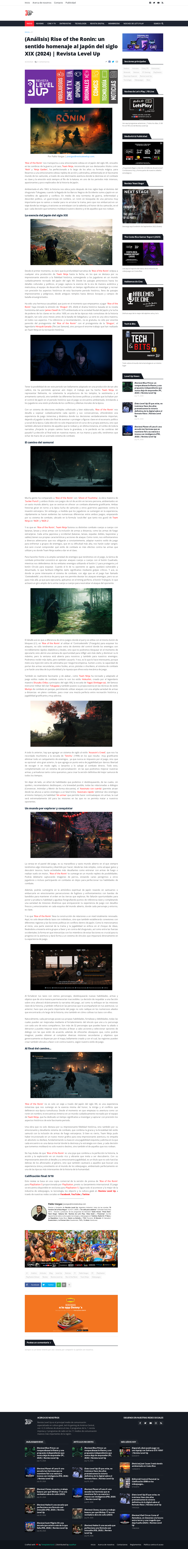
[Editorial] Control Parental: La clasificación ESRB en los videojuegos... (145, 1481)
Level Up (59, 1273)
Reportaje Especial (130, 76)
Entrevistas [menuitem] (65, 23)
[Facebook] (109, 62)
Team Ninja (85, 1277)
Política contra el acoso (153, 1544)
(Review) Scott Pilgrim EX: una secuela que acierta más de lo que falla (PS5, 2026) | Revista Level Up (52, 1525)
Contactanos (122, 1544)
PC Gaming (146, 72)
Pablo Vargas (83, 1273)
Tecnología (127, 80)
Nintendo (127, 72)
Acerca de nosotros (42, 2)
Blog (51, 1273)
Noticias (68, 1273)
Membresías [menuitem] (114, 23)
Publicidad (71, 2)
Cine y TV (145, 68)
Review (45, 1277)
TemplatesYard (47, 1544)
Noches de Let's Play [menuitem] (134, 23)
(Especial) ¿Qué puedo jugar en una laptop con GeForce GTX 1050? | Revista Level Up (147, 1450)
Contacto (58, 2)
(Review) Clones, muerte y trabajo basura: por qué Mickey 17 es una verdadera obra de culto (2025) (52, 1491)
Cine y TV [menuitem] (51, 23)
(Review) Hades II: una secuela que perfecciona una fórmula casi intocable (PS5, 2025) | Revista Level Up (52, 1509)
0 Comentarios (43, 62)
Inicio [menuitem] (29, 23)
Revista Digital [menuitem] (97, 23)
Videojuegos (96, 1277)
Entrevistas (155, 68)
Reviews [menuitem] (40, 23)
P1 (75, 1273)
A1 (32, 32)
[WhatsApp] (58, 1285)
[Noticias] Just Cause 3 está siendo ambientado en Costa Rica (147, 1464)
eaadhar (72, 1544)
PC (92, 1273)
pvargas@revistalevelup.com (80, 156)
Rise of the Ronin (71, 1277)
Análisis (34, 1273)
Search (157, 23)
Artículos (43, 1273)
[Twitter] (113, 62)
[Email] (117, 62)
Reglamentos (135, 1544)
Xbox (148, 80)
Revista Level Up (56, 1277)
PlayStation (101, 1273)
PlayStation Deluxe (32, 1277)
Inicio (27, 2)
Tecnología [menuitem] (80, 23)
